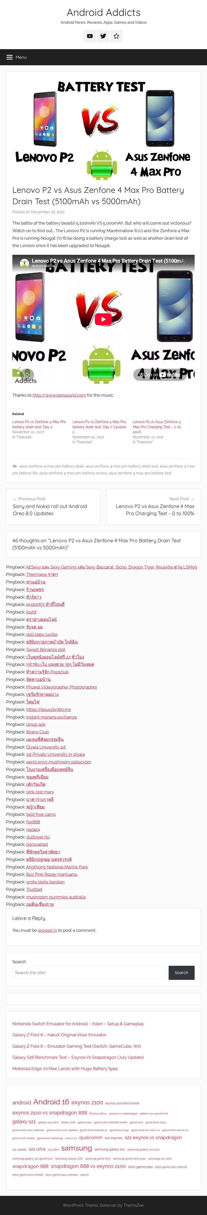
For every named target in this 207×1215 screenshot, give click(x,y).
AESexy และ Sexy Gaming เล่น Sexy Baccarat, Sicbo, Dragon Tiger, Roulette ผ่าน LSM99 (111, 567)
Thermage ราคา (42, 574)
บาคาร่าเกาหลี (40, 799)
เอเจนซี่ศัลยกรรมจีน (45, 739)
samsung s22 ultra (160, 1158)
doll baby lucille (42, 634)
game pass (85, 1122)
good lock (136, 1122)
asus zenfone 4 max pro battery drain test (122, 466)
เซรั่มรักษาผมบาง (42, 694)
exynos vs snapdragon (123, 1113)
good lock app (119, 1130)
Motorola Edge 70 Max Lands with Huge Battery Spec (65, 1068)
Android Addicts (104, 12)
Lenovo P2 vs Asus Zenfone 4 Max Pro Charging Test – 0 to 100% (157, 427)
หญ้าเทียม (35, 806)
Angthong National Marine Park (57, 866)
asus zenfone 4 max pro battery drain (51, 466)
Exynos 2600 (98, 1113)
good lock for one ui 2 (145, 1130)
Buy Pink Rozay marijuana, (52, 874)
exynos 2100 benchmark (122, 1103)
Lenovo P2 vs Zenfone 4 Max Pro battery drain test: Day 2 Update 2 (99, 427)
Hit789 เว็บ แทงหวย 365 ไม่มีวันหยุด (60, 664)
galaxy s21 (24, 1121)
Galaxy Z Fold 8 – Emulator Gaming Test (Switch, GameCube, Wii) (76, 1046)
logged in (47, 930)
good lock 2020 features (28, 1130)
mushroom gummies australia (56, 896)
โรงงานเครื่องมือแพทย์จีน (49, 769)
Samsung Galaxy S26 (69, 1158)
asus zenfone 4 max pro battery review (73, 473)
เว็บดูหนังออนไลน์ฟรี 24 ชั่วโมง (55, 657)
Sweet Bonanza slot (45, 649)
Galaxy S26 (68, 1122)
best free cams (41, 814)
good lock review (23, 1138)
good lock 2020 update (62, 1130)
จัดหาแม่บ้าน (38, 679)
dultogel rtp (38, 836)
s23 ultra (53, 1149)
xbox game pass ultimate (61, 1174)
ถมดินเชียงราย (40, 904)
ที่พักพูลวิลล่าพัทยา (43, 851)
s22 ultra (37, 1148)
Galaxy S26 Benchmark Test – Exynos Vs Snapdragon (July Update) (78, 1057)
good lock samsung (50, 1138)
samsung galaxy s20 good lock (32, 1158)
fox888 (33, 821)
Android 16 (51, 1101)
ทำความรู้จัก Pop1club (47, 671)
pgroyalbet (37, 844)
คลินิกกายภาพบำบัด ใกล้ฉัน (52, 641)
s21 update (19, 1149)
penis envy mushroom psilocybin (58, 761)
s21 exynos (113, 1138)
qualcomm (90, 1137)
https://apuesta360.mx (48, 709)
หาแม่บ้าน (35, 581)
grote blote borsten (45, 881)
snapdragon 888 (30, 1166)
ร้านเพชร (35, 589)
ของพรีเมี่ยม (37, 777)
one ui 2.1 (71, 1138)
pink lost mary (40, 791)
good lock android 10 (94, 1130)
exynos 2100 (87, 1102)
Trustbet (34, 889)
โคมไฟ (32, 701)
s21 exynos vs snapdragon (153, 1137)
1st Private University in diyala (55, 754)
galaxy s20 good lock (154, 1113)
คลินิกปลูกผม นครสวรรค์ (49, 859)
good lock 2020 (155, 1122)
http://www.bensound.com (59, 395)
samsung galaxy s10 (109, 1149)
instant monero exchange (51, 717)
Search (19, 961)
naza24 (33, 829)
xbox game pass (140, 1167)
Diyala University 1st (46, 747)
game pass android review (110, 1122)
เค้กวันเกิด (35, 784)
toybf (31, 611)
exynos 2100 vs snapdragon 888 (49, 1113)
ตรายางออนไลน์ (41, 619)
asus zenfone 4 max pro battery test (140, 473)
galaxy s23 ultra (48, 1122)
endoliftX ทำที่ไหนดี (45, 604)
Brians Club (37, 731)
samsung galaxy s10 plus (143, 1149)
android (21, 1102)
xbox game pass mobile (27, 1174)
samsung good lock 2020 (129, 1158)
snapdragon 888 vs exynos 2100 (88, 1166)
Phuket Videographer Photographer (61, 687)
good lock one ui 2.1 (175, 1130)
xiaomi (84, 1174)
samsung (76, 1148)
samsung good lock (98, 1158)
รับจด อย (34, 627)
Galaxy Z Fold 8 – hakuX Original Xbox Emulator (59, 1034)
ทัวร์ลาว (33, 597)
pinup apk (35, 724)
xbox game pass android (171, 1167)
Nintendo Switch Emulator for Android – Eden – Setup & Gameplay (78, 1023)
